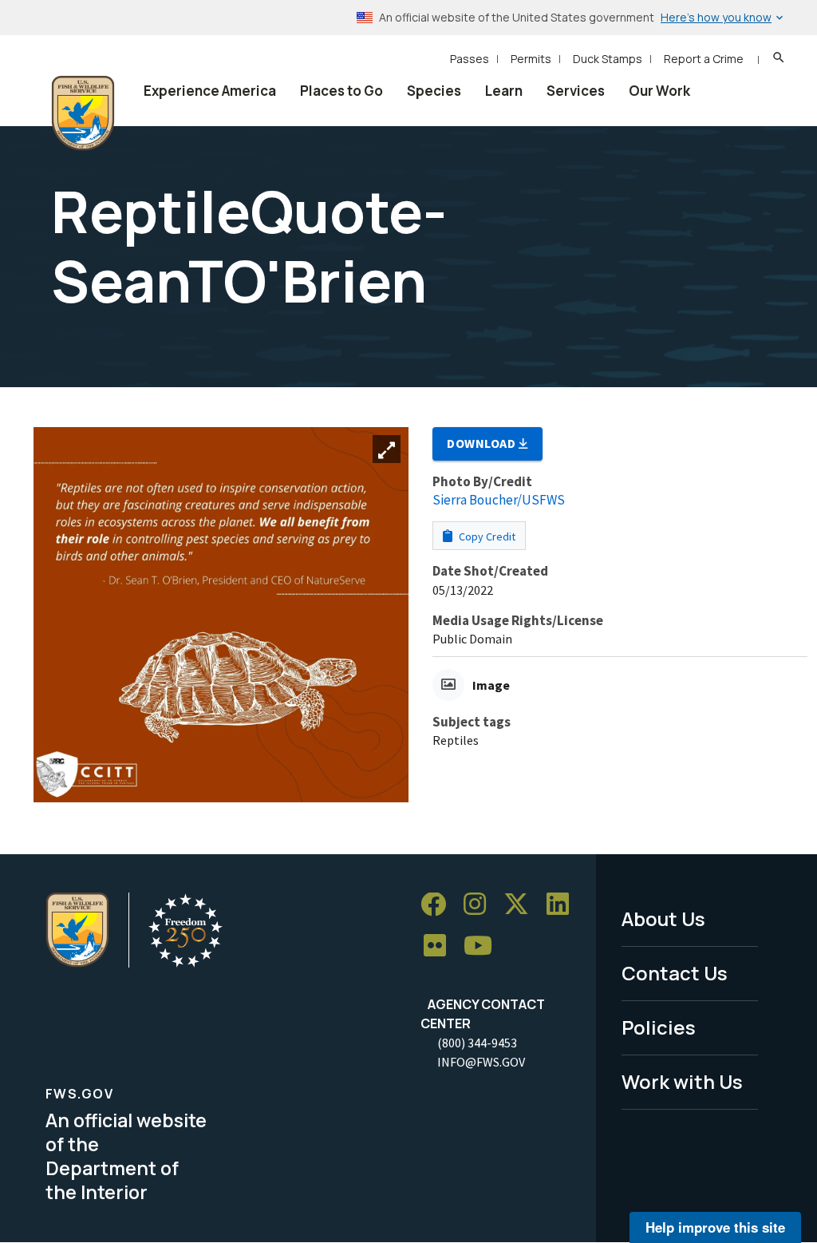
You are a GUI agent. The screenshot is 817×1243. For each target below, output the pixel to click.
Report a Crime (704, 58)
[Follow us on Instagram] (480, 905)
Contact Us (675, 973)
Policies (659, 1027)
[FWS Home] (83, 113)
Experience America (210, 90)
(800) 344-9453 (477, 1043)
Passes (469, 58)
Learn (504, 90)
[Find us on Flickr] (440, 946)
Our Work (659, 90)
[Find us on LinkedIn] (563, 905)
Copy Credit (485, 536)
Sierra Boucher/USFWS (498, 500)
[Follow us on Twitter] (521, 905)
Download (483, 443)
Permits (531, 58)
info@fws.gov (481, 1062)
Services (576, 90)
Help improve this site (715, 1227)
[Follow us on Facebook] (438, 905)
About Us (663, 918)
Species (434, 90)
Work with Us (682, 1081)
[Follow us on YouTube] (483, 946)
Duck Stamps (607, 58)
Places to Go (341, 90)
